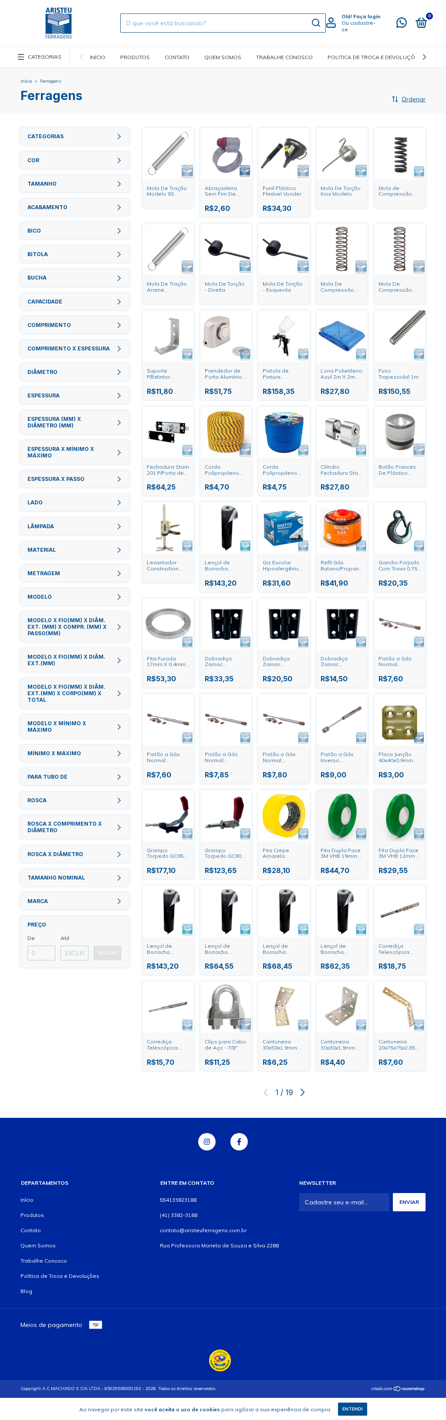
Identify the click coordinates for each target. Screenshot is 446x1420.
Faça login (366, 16)
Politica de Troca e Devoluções (375, 57)
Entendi (352, 1409)
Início (97, 57)
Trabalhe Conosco (284, 57)
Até (65, 938)
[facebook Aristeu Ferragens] (239, 1141)
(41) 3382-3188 (178, 1215)
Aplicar (107, 953)
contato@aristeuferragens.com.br (203, 1230)
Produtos (135, 57)
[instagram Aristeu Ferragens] (207, 1141)
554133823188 (178, 1200)
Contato (177, 57)
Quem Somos (222, 57)
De (31, 938)
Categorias (44, 56)
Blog (26, 1291)
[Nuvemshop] (398, 1389)
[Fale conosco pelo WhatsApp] (401, 24)
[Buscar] (315, 23)
